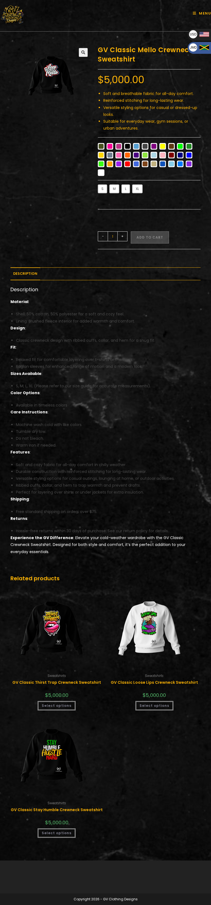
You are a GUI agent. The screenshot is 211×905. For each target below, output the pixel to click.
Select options (56, 705)
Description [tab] (25, 273)
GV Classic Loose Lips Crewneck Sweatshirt (154, 682)
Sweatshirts (57, 675)
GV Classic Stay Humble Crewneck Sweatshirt (57, 809)
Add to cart (150, 237)
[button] (83, 52)
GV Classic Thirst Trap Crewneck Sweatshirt (56, 682)
